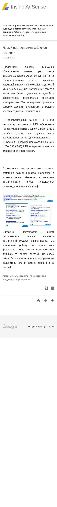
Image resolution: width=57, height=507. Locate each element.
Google (31, 326)
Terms (51, 326)
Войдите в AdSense (13, 32)
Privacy (42, 326)
